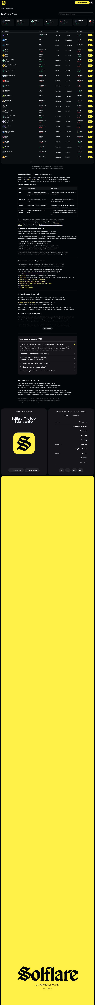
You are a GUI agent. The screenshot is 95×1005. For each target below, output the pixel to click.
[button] (47, 344)
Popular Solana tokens (25, 285)
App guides (22, 277)
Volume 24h (80, 31)
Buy (90, 35)
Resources (83, 444)
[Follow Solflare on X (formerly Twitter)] (61, 470)
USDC (28, 179)
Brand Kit (66, 415)
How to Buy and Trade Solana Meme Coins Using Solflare (35, 283)
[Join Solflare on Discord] (80, 470)
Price (40, 31)
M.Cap (56, 31)
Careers (83, 458)
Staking (84, 440)
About (84, 453)
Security (83, 431)
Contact (83, 462)
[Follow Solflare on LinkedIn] (74, 470)
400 (63, 162)
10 (43, 162)
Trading (56, 223)
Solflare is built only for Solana (26, 302)
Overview (83, 422)
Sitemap (83, 411)
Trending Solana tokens (26, 287)
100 (56, 162)
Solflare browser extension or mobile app (50, 225)
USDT (34, 179)
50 (49, 162)
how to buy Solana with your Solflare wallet (51, 350)
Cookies (76, 411)
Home (2, 8)
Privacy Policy (61, 411)
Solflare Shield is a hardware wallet (33, 273)
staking (20, 225)
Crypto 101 (22, 275)
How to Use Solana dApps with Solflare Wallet (32, 279)
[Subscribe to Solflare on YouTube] (68, 470)
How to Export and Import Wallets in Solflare (32, 281)
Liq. (67, 31)
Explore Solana (81, 449)
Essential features (80, 426)
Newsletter (75, 415)
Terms (70, 411)
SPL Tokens (5, 31)
